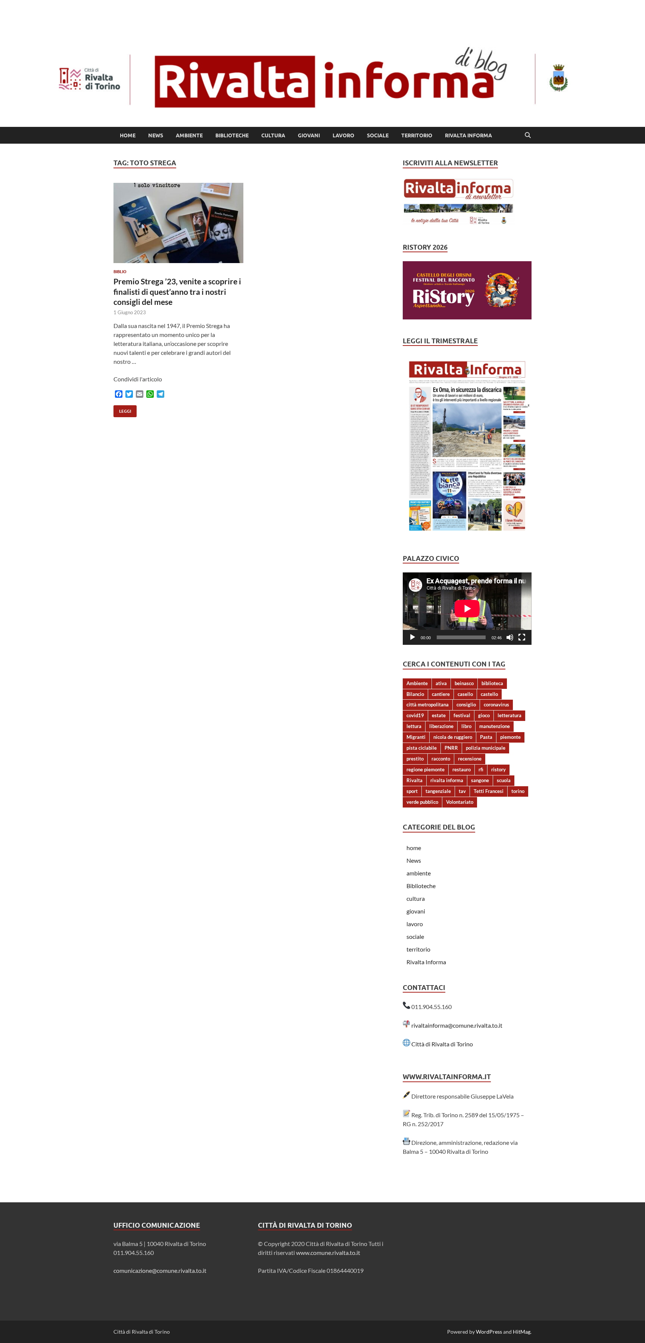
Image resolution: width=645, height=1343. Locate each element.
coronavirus (496, 705)
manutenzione (494, 726)
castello (489, 694)
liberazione (441, 726)
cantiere (441, 694)
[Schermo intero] (522, 637)
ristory (498, 769)
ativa (441, 683)
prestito (415, 759)
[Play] (412, 637)
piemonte (510, 737)
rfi (481, 769)
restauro (461, 769)
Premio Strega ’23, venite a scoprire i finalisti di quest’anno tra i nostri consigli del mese (177, 291)
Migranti (416, 737)
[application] (467, 608)
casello (465, 694)
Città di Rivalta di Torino (442, 1043)
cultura (273, 135)
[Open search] (527, 135)
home (127, 135)
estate (439, 715)
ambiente (189, 135)
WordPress (489, 1331)
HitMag (521, 1331)
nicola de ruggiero (452, 737)
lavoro (343, 135)
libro (466, 726)
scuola (504, 780)
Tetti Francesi (489, 791)
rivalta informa (446, 780)
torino (517, 791)
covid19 (415, 715)
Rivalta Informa (468, 135)
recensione (470, 759)
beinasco (464, 683)
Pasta (486, 737)
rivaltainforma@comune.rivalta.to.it (456, 1025)
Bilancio (415, 694)
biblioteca (492, 683)
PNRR (451, 748)
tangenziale (438, 791)
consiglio (466, 705)
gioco (484, 715)
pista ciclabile (421, 748)
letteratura (509, 715)
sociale (378, 135)
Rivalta (414, 780)
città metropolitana (427, 705)
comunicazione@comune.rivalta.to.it (159, 1270)
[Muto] (510, 637)
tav (462, 791)
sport (412, 791)
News (155, 135)
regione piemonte (425, 769)
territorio (416, 135)
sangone (480, 780)
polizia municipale (485, 748)
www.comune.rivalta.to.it (328, 1252)
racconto (440, 759)
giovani (309, 135)
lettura (413, 726)
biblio (120, 271)
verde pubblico (422, 802)
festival (462, 715)
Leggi (122, 409)
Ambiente (417, 683)
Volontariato (459, 802)
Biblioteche (232, 135)
